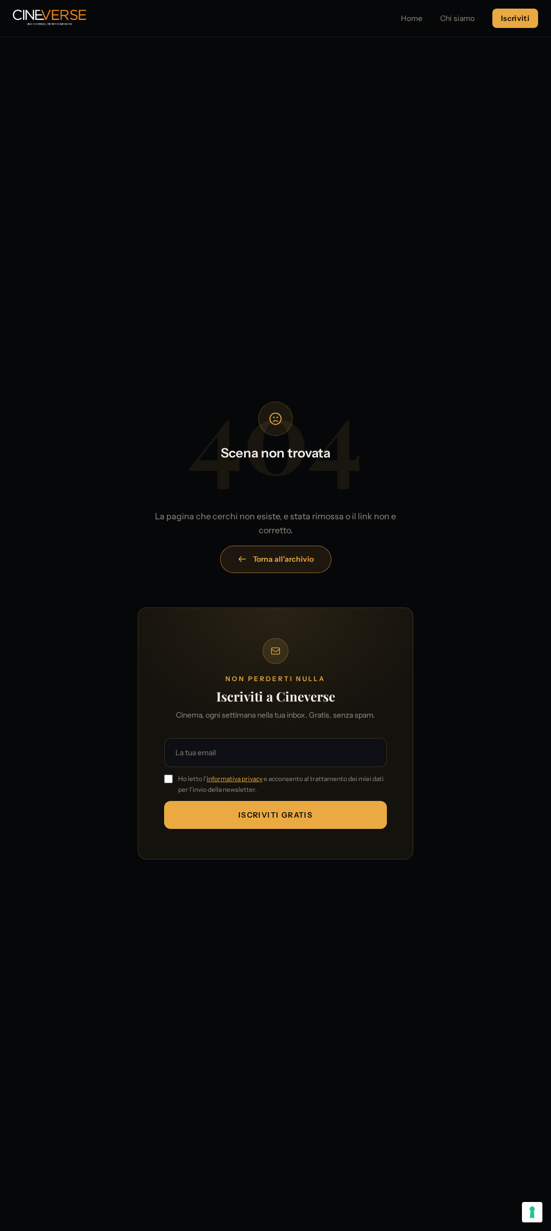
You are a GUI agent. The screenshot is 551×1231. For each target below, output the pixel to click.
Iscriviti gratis (275, 815)
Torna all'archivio (283, 559)
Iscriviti (515, 18)
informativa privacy (235, 779)
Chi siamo (457, 18)
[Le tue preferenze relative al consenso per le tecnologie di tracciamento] (532, 1212)
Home (411, 18)
